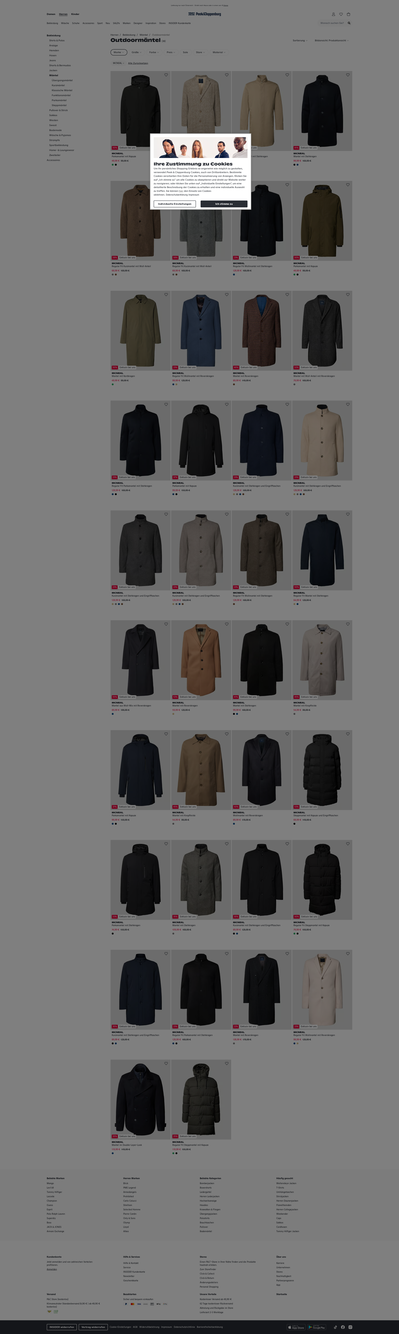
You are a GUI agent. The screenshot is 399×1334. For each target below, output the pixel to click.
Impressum (193, 195)
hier (181, 191)
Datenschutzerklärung (177, 195)
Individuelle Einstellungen (174, 204)
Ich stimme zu (224, 204)
